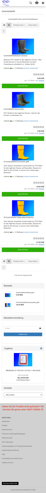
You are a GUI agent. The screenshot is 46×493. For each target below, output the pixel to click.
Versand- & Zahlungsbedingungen (13, 434)
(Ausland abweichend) (30, 68)
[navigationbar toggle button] (43, 3)
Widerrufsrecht (7, 430)
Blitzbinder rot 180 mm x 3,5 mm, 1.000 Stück (23, 370)
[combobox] (19, 25)
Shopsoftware (15, 490)
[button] (4, 25)
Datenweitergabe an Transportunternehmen (17, 446)
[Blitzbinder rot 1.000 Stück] (23, 359)
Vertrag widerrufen (10, 483)
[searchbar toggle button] (31, 3)
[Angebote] (41, 348)
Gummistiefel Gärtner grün (14, 109)
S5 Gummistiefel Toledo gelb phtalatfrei (18, 217)
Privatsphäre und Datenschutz (12, 458)
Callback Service (7, 463)
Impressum (6, 421)
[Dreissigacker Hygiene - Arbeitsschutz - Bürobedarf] (5, 3)
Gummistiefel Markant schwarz (15, 56)
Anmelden (23, 334)
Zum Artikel (23, 86)
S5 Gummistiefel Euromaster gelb (16, 162)
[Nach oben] (39, 489)
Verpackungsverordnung (10, 450)
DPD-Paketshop (7, 442)
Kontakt (4, 425)
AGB (3, 454)
